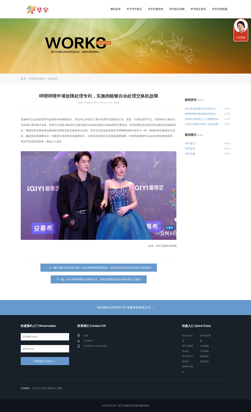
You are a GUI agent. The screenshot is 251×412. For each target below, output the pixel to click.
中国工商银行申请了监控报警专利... (203, 124)
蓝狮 (59, 388)
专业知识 (204, 361)
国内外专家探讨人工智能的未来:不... (203, 119)
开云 (39, 388)
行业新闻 (204, 351)
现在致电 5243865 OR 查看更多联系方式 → (125, 307)
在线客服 (240, 37)
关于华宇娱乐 (134, 9)
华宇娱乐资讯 (198, 9)
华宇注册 (190, 153)
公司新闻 (204, 346)
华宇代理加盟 (219, 9)
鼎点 (54, 388)
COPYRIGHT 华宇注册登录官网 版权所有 (125, 405)
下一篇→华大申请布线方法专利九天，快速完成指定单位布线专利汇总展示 (98, 279)
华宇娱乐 (190, 143)
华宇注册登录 (155, 9)
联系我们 (241, 25)
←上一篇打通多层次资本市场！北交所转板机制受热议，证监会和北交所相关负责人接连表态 (98, 267)
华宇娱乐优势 (177, 9)
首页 (23, 78)
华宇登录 (190, 148)
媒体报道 (204, 356)
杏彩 (44, 388)
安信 (34, 388)
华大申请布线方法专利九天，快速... (203, 108)
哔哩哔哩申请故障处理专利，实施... (203, 113)
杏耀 (49, 388)
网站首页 (115, 9)
